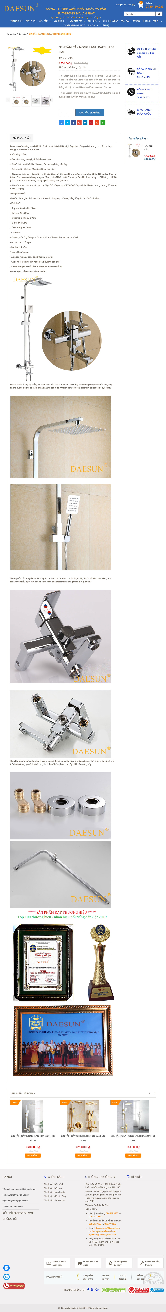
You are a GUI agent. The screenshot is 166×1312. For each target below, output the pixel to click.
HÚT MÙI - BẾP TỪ (151, 21)
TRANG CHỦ (16, 21)
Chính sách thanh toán (54, 1200)
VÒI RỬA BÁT (76, 21)
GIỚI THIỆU (30, 21)
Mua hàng (32, 1155)
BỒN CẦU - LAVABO (130, 21)
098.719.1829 (110, 1224)
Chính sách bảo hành (53, 1184)
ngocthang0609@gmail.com (102, 1234)
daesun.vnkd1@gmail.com (107, 1228)
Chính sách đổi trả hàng (55, 1196)
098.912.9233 (112, 1213)
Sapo (104, 1308)
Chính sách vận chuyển (54, 1192)
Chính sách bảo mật (53, 1188)
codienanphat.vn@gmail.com (102, 1231)
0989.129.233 (155, 6)
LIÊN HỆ (105, 25)
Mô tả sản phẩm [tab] (21, 138)
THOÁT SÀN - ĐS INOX (74, 25)
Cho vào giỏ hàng (89, 112)
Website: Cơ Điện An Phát (97, 1205)
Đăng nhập (121, 4)
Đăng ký (131, 4)
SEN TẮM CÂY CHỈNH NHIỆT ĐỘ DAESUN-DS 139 (83, 1138)
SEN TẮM (43, 21)
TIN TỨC (92, 25)
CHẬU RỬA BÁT (110, 21)
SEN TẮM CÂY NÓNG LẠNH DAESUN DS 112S (148, 148)
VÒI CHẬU (59, 21)
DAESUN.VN (91, 1209)
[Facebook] (14, 1268)
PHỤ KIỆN (92, 21)
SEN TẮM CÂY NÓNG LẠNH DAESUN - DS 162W (33, 1138)
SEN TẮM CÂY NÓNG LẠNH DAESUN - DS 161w (133, 1138)
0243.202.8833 (95, 1216)
